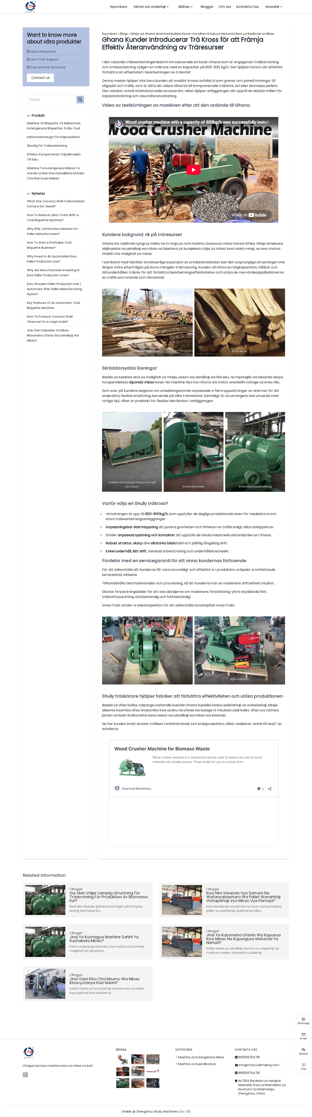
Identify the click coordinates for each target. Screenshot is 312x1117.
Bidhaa (184, 6)
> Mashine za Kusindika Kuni (196, 1064)
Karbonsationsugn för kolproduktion (53, 137)
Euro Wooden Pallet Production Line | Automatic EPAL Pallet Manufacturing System (54, 289)
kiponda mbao (141, 382)
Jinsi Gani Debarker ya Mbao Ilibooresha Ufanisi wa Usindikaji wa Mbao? (53, 335)
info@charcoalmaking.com (259, 1065)
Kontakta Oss (247, 6)
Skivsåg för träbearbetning (47, 146)
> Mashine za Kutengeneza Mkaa (200, 1057)
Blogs (124, 34)
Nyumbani (118, 6)
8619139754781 (249, 1057)
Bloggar (207, 6)
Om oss (225, 6)
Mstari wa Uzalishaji (150, 6)
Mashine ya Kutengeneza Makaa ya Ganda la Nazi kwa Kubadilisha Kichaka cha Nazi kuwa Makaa (55, 173)
